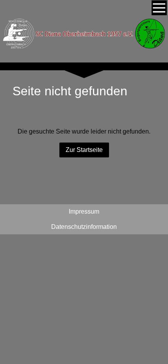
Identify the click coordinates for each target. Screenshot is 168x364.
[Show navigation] (159, 7)
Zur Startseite (84, 149)
